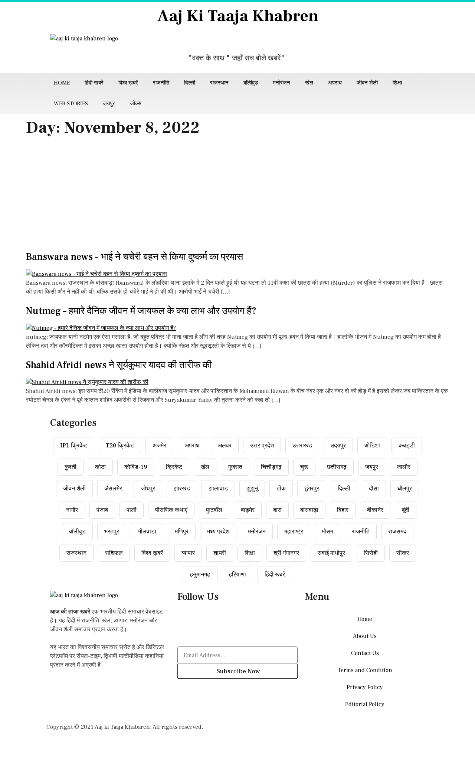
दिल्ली (189, 82)
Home (62, 82)
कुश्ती (70, 467)
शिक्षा (397, 82)
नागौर (72, 510)
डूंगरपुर (311, 488)
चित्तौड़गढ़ (271, 467)
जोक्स (135, 103)
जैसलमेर (113, 488)
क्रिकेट (174, 467)
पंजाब (102, 510)
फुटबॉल (214, 510)
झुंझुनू (252, 488)
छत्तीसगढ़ (337, 467)
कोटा (100, 467)
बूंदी (405, 510)
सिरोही (371, 553)
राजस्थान (219, 82)
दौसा (374, 488)
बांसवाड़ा (309, 510)
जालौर (403, 467)
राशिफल (114, 553)
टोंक (281, 488)
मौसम (327, 531)
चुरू (304, 467)
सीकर (402, 553)
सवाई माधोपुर (331, 553)
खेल (309, 82)
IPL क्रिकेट (73, 445)
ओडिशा (372, 445)
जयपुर (109, 103)
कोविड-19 (135, 467)
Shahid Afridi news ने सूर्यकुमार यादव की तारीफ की (119, 365)
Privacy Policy (365, 687)
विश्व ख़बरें (128, 82)
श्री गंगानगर (286, 553)
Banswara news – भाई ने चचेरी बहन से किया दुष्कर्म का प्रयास (134, 257)
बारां (277, 510)
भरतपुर (111, 531)
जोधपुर (148, 488)
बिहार (342, 510)
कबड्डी (407, 445)
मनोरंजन (281, 82)
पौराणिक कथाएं (171, 510)
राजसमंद (397, 531)
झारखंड (182, 488)
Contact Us (365, 653)
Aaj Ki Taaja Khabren (237, 16)
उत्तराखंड (302, 445)
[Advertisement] (237, 196)
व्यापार (188, 553)
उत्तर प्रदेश (262, 445)
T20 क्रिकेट (120, 445)
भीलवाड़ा (147, 531)
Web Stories (71, 103)
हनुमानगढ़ (200, 574)
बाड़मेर (248, 510)
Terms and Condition (365, 670)
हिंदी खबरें (94, 82)
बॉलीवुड (250, 82)
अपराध (335, 82)
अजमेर (159, 445)
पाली (132, 510)
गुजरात (235, 467)
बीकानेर (375, 510)
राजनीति (161, 82)
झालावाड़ (218, 488)
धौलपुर (404, 488)
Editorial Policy (364, 704)
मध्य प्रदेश (218, 531)
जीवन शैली (367, 82)
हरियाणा (237, 574)
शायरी (219, 553)
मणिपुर (182, 531)
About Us (365, 636)
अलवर (225, 445)
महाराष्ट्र (293, 531)
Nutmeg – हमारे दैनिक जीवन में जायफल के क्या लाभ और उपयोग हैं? (141, 311)
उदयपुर (338, 445)
